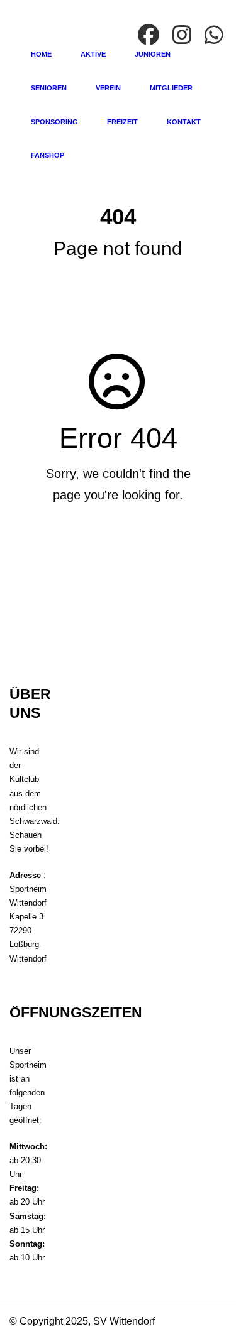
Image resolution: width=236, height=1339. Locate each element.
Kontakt (184, 122)
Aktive (93, 54)
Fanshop (47, 155)
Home (41, 54)
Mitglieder (171, 88)
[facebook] (150, 35)
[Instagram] (183, 35)
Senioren (49, 88)
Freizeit (122, 122)
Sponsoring (54, 122)
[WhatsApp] (216, 35)
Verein (108, 88)
